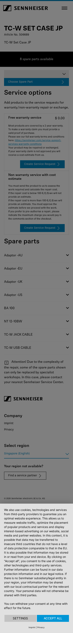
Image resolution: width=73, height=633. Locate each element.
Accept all (53, 618)
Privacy (41, 627)
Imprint (32, 627)
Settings (20, 618)
